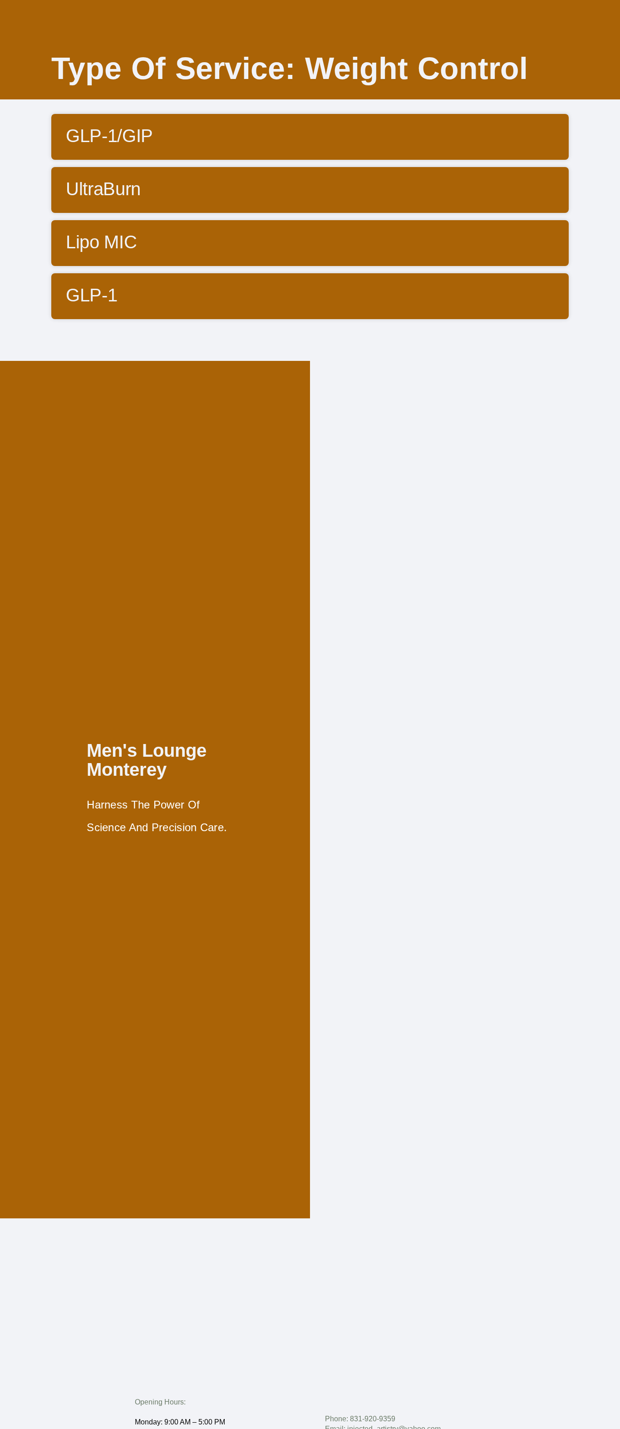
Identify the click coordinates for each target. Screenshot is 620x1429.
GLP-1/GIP (109, 136)
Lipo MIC (101, 242)
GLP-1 (91, 295)
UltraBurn (103, 189)
